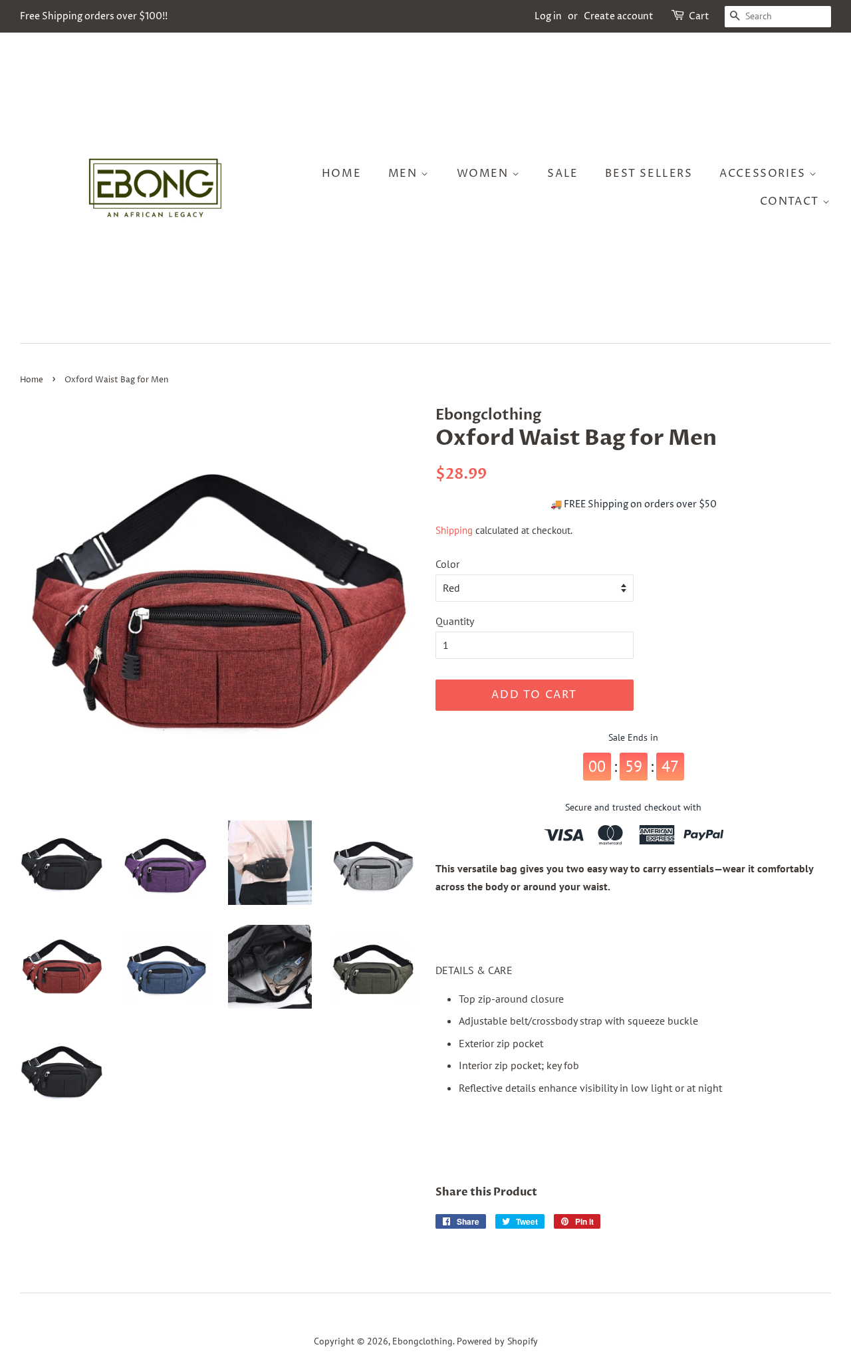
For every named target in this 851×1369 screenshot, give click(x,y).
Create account (619, 16)
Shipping (454, 530)
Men (404, 173)
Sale (562, 173)
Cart (699, 16)
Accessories (764, 173)
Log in (548, 16)
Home (341, 173)
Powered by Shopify (497, 1341)
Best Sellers (648, 173)
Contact (791, 201)
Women (485, 173)
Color (447, 563)
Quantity (454, 621)
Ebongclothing (422, 1341)
